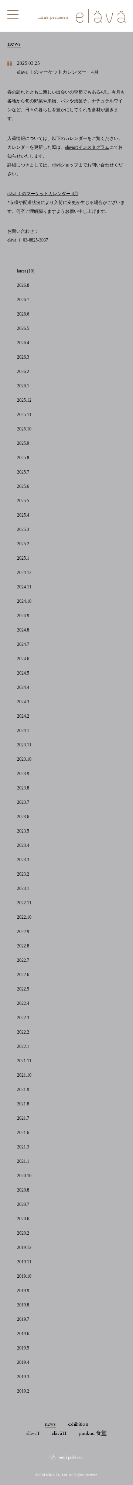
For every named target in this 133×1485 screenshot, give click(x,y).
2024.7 (23, 644)
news (50, 1423)
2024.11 (24, 587)
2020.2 (23, 1233)
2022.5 (23, 989)
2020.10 (24, 1175)
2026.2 (23, 371)
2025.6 (23, 486)
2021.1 (23, 1161)
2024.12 (24, 572)
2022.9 (23, 931)
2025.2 (23, 543)
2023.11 (24, 744)
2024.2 (23, 716)
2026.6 (23, 314)
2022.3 (23, 1017)
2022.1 (23, 1046)
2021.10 (24, 1075)
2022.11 (24, 902)
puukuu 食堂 (93, 1432)
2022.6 (23, 974)
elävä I (33, 1432)
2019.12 (24, 1247)
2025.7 (23, 472)
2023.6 (23, 816)
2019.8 (23, 1305)
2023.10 (24, 759)
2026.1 (23, 385)
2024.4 (23, 687)
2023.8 (23, 788)
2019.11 (24, 1261)
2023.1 (23, 888)
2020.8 (23, 1190)
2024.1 (23, 730)
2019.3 (23, 1376)
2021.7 (23, 1118)
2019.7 (23, 1319)
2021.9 (23, 1089)
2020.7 (23, 1204)
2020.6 (23, 1218)
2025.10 (24, 429)
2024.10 (24, 601)
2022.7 (23, 960)
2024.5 (23, 673)
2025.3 (23, 529)
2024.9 (23, 615)
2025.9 (23, 443)
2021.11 (24, 1060)
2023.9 (23, 773)
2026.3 (23, 357)
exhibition (78, 1423)
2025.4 (23, 515)
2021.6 (23, 1132)
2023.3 (23, 859)
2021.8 (23, 1103)
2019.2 (23, 1391)
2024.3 (23, 701)
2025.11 (24, 414)
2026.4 (23, 342)
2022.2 (23, 1032)
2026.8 (23, 285)
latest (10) (25, 271)
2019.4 (23, 1362)
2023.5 (23, 831)
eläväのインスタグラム (87, 147)
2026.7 (23, 299)
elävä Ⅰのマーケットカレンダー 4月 (42, 193)
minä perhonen (71, 1457)
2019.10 (24, 1276)
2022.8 (23, 946)
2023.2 (23, 874)
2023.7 (23, 802)
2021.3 (23, 1147)
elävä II (59, 1432)
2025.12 (24, 400)
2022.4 (23, 1003)
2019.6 (23, 1333)
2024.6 (23, 658)
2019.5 (23, 1348)
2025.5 (23, 500)
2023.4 (23, 845)
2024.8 (23, 630)
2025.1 (23, 558)
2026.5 (23, 328)
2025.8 (23, 457)
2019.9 (23, 1290)
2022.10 (24, 917)
